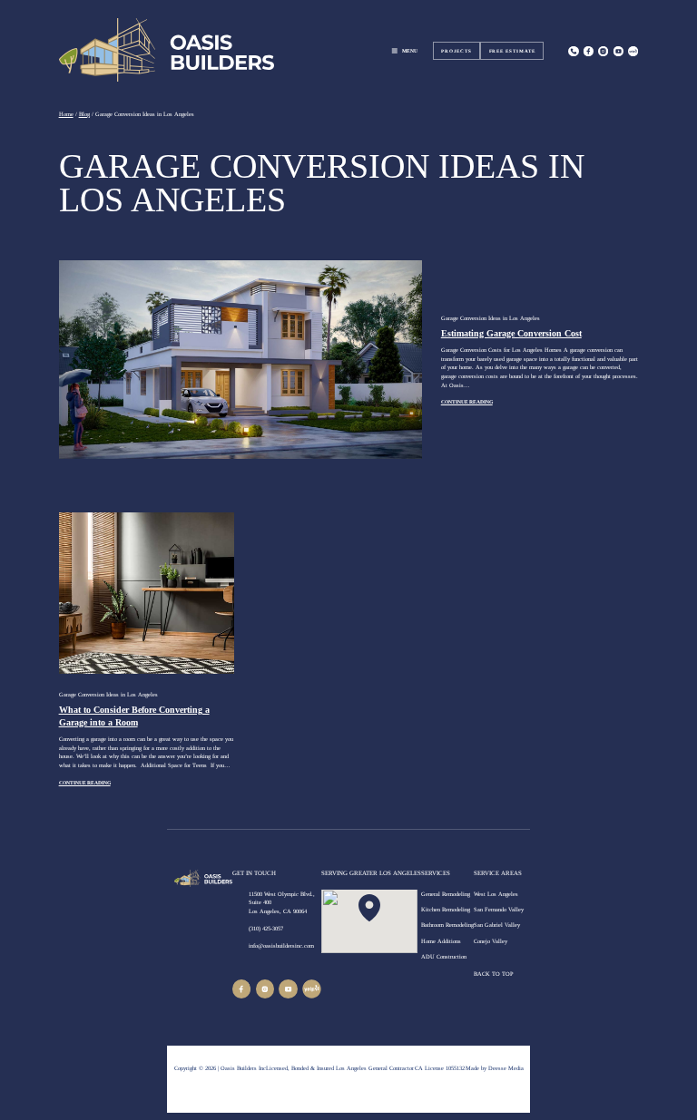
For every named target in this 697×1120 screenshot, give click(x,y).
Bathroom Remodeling (447, 924)
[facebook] (241, 988)
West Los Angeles (496, 894)
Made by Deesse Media (495, 1068)
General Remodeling (445, 894)
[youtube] (288, 988)
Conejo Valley (490, 941)
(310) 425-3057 (266, 928)
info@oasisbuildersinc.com (281, 945)
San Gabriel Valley (497, 924)
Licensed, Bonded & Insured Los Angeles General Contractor (340, 1068)
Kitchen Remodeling (445, 909)
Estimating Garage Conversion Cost (511, 333)
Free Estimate (512, 51)
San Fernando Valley (499, 909)
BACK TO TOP (494, 973)
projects (456, 51)
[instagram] (603, 51)
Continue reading (467, 401)
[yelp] (311, 988)
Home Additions (441, 941)
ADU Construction (443, 956)
